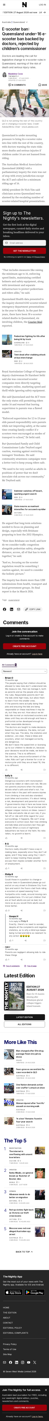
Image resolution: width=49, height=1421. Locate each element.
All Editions (24, 1024)
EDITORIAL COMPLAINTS (15, 1333)
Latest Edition (24, 1017)
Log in (42, 5)
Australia (6, 22)
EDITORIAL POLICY (12, 1328)
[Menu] (4, 5)
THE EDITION (9, 1312)
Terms (29, 257)
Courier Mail (35, 322)
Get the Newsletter (24, 251)
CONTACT (8, 1323)
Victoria (18, 513)
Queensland (19, 22)
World (12, 1182)
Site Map (7, 1354)
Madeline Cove (15, 74)
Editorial (13, 1201)
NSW (16, 361)
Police (19, 1060)
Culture (12, 1161)
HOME (6, 1307)
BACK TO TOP (23, 1252)
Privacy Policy (40, 257)
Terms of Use (9, 1349)
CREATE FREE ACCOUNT (24, 646)
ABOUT (6, 1317)
